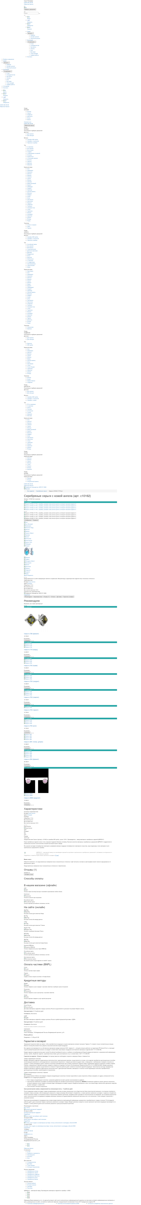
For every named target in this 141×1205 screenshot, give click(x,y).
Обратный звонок (28, 4)
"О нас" (57, 855)
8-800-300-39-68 (28, 2)
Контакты (5, 88)
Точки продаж (34, 53)
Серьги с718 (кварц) (31, 649)
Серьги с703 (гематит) (31, 697)
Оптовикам (6, 86)
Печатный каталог (35, 38)
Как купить (33, 47)
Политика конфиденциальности (35, 1203)
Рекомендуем (28, 596)
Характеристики (38, 596)
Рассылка (29, 1188)
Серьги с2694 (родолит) (32, 798)
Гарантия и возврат (68, 596)
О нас (32, 44)
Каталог (30, 33)
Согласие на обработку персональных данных (100, 1203)
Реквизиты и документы (33, 1153)
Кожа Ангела (31, 582)
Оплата (33, 48)
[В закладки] (31, 672)
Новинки (33, 35)
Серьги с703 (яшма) (31, 665)
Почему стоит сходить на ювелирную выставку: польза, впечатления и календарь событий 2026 (49, 1126)
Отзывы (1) (47, 596)
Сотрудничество (35, 45)
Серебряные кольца (32, 1171)
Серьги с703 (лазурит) (31, 681)
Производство (31, 1155)
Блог (32, 50)
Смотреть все (27, 122)
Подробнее (27, 595)
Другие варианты (28, 575)
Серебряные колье (32, 1177)
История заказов (31, 1185)
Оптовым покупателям (33, 1167)
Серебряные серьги (32, 1172)
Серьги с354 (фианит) (31, 759)
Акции (4, 61)
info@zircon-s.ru (28, 1134)
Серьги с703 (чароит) (31, 710)
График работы (35, 55)
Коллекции (6, 69)
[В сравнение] (33, 672)
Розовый (29, 583)
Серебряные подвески (33, 1174)
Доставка (59, 596)
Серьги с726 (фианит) (31, 634)
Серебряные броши (32, 1179)
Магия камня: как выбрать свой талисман (35, 1119)
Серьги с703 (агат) (30, 726)
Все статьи (27, 1107)
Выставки (33, 52)
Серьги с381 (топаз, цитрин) (33, 742)
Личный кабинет (31, 1183)
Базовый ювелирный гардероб (32, 1112)
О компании (31, 42)
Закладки (29, 1186)
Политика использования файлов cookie (68, 1203)
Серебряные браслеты (33, 1176)
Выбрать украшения (30, 9)
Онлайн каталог (35, 37)
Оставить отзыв (29, 874)
